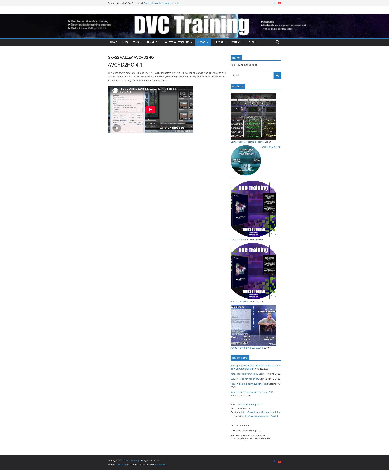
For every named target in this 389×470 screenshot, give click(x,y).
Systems (236, 42)
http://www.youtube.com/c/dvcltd (261, 415)
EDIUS (136, 42)
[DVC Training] (194, 15)
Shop (252, 42)
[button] (140, 42)
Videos (201, 42)
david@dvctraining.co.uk (249, 404)
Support (218, 42)
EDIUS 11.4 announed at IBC (245, 378)
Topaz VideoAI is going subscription (162, 4)
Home (113, 42)
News (125, 42)
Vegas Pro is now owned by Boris (247, 373)
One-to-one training (177, 42)
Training (152, 42)
